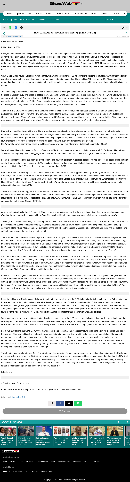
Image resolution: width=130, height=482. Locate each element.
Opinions (20, 13)
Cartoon (87, 461)
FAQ (26, 471)
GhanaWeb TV (81, 13)
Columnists (41, 19)
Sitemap (34, 471)
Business (50, 13)
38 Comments (65, 411)
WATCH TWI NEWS (13, 422)
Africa (93, 13)
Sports (39, 13)
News (30, 13)
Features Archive (27, 19)
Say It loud (97, 461)
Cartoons (116, 13)
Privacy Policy (46, 471)
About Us (6, 471)
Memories (104, 13)
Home (10, 13)
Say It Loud (54, 19)
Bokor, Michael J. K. (15, 36)
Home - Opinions (10, 19)
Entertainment (64, 13)
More (109, 19)
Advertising (17, 471)
